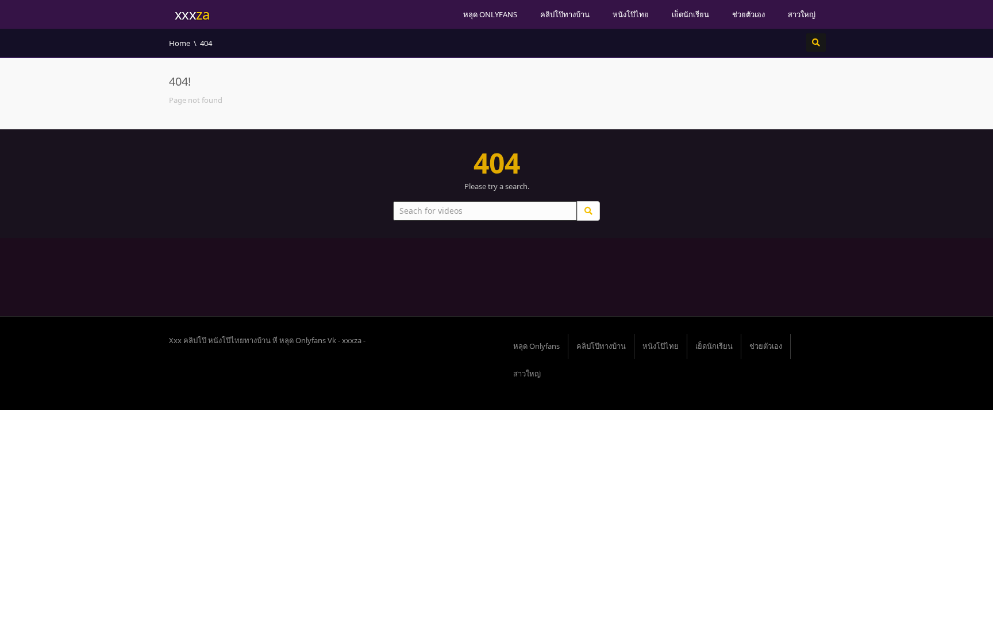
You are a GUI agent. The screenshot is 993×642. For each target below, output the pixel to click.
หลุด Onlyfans (490, 14)
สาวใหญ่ (801, 14)
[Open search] (816, 42)
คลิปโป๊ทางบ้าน (565, 14)
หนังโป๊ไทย (631, 14)
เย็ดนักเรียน (690, 14)
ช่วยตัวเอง (748, 14)
